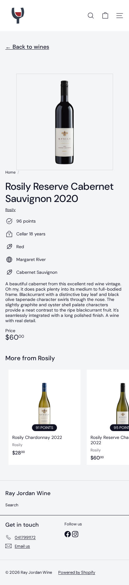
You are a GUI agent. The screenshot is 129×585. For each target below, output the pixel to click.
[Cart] (105, 16)
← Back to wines (27, 47)
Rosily (46, 358)
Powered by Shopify (76, 572)
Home (10, 172)
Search (11, 505)
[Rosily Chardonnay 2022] (44, 417)
